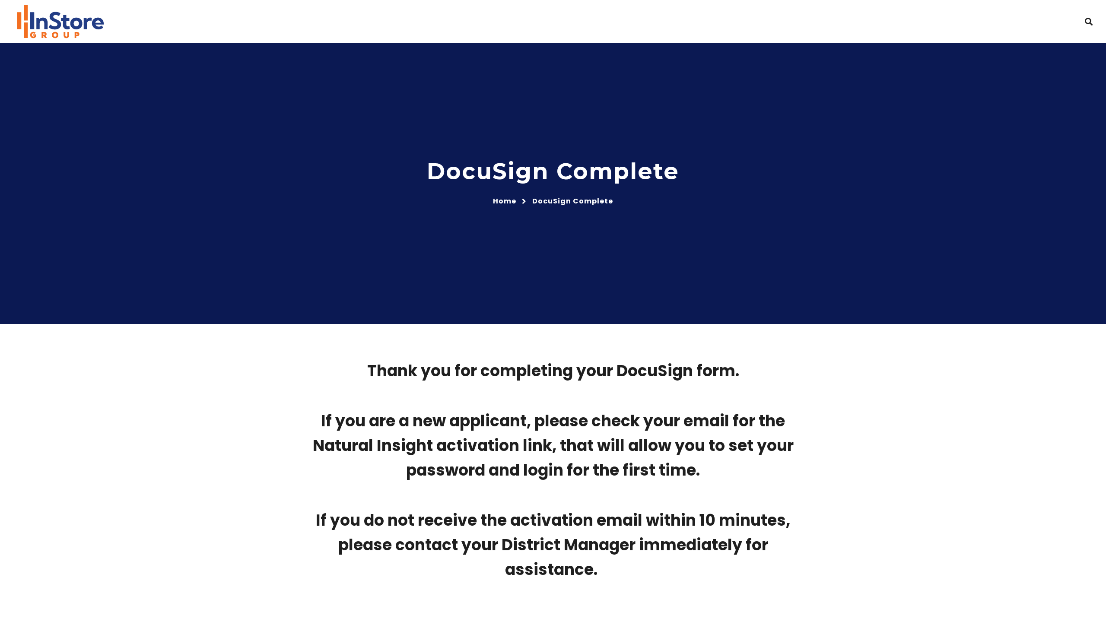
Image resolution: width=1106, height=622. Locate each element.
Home (504, 201)
